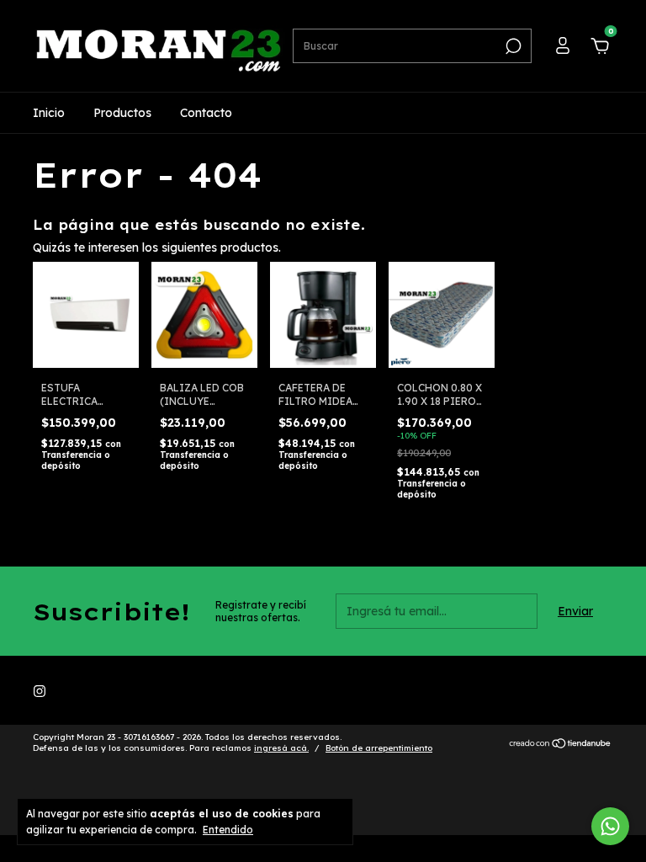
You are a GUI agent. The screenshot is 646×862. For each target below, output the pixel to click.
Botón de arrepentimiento (379, 747)
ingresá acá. (281, 747)
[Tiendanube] (560, 745)
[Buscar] (511, 46)
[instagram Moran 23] (39, 691)
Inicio (49, 112)
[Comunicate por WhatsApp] (610, 826)
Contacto (206, 112)
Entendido (228, 829)
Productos (122, 112)
